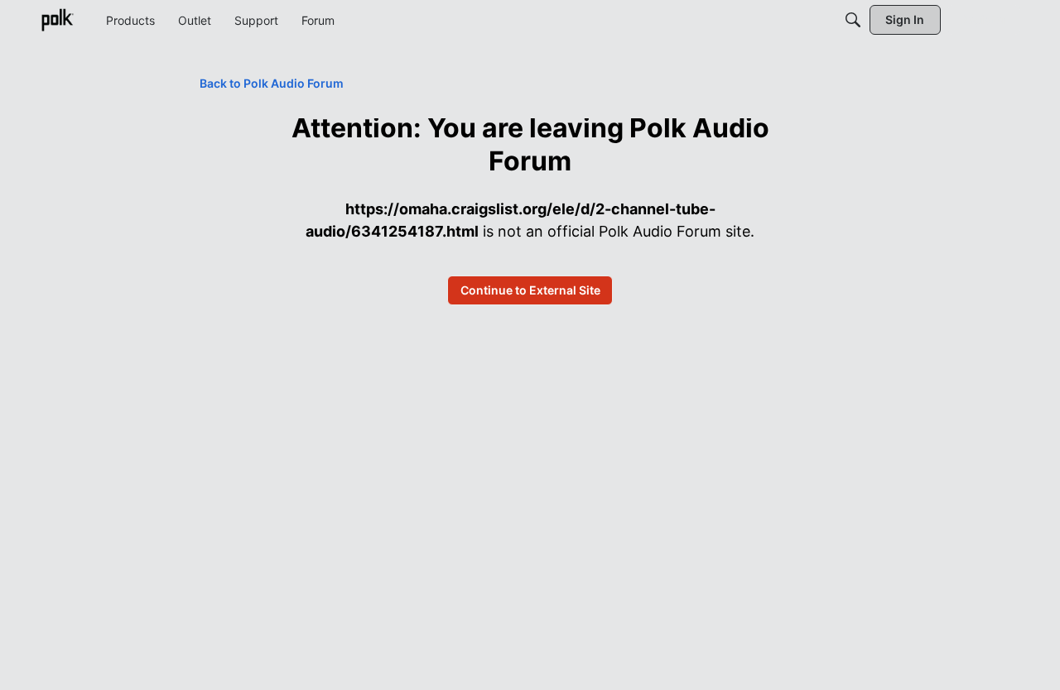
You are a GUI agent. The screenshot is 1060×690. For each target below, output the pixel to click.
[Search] (853, 20)
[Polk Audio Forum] (57, 20)
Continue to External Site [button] (530, 290)
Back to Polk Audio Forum (272, 83)
